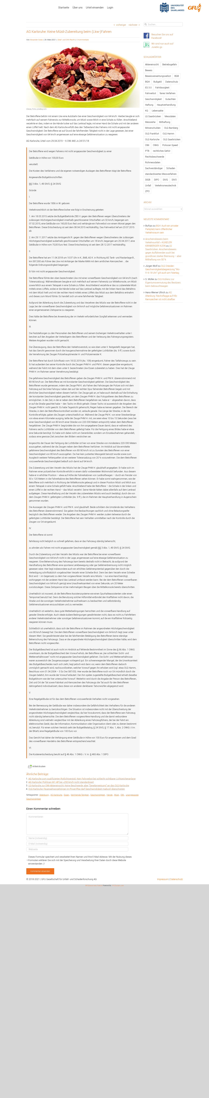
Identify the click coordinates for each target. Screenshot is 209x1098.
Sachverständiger (154, 168)
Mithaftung (164, 122)
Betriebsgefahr (169, 64)
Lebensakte (157, 110)
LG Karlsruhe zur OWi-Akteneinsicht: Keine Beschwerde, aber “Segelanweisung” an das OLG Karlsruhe (78, 785)
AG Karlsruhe (56, 794)
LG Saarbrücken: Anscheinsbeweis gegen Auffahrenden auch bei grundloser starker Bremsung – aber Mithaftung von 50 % (163, 252)
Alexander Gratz (36, 39)
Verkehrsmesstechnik (165, 185)
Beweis (148, 70)
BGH (147, 81)
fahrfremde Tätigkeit (80, 794)
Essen (66, 794)
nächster (133, 24)
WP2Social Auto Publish (93, 885)
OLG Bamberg (171, 127)
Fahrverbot (150, 93)
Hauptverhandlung (166, 104)
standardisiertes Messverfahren (161, 173)
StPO (156, 179)
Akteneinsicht (152, 64)
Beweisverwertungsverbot (158, 76)
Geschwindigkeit (97, 794)
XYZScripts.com (118, 885)
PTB (147, 150)
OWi (122, 794)
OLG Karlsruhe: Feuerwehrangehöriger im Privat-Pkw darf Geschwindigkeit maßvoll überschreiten (76, 788)
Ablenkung (44, 794)
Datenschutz (171, 81)
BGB (176, 76)
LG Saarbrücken (153, 116)
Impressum (162, 879)
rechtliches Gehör (161, 150)
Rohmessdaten (152, 162)
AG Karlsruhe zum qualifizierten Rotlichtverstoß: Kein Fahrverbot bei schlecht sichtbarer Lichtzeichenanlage (81, 778)
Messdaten (170, 116)
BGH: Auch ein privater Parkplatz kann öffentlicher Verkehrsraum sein (161, 229)
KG (146, 110)
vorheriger (121, 24)
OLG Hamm (168, 133)
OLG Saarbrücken (171, 139)
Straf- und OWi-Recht (66, 39)
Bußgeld (157, 81)
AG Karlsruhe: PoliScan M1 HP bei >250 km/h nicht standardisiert (61, 782)
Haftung (149, 104)
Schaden (170, 168)
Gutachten (170, 99)
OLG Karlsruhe (152, 139)
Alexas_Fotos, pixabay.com (36, 109)
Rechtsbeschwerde (154, 156)
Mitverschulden (153, 127)
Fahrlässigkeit (162, 87)
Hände (109, 794)
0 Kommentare (82, 39)
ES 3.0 (148, 87)
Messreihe (150, 122)
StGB (147, 179)
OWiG (156, 145)
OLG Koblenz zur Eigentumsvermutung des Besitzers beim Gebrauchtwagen (163, 283)
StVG (165, 179)
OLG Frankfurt (152, 133)
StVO (174, 179)
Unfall (148, 185)
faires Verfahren (167, 93)
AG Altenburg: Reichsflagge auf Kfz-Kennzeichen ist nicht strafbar (161, 296)
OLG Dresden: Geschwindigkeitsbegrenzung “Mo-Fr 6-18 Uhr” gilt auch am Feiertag (162, 269)
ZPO (147, 191)
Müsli (116, 794)
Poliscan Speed (170, 145)
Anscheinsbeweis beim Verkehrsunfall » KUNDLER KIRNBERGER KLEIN (158, 242)
